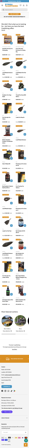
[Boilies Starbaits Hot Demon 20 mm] (21, 290)
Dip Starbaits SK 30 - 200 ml (20, 231)
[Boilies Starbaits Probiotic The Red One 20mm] (7, 130)
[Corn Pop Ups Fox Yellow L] (21, 177)
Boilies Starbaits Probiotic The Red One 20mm (7, 141)
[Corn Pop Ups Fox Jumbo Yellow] (7, 266)
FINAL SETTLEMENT (14, 14)
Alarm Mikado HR (6, 163)
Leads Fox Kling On (20, 117)
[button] (26, 5)
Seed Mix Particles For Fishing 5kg (7, 49)
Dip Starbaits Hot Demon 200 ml (20, 254)
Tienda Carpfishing (7, 444)
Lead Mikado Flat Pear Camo (21, 73)
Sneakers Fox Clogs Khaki (6, 95)
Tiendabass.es (6, 386)
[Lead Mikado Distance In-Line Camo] (7, 244)
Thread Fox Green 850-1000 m (21, 95)
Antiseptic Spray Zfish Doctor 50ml (7, 300)
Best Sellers (7, 328)
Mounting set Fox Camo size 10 (21, 164)
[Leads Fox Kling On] (21, 108)
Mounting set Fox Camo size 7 (21, 209)
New (20, 328)
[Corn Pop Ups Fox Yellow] (7, 108)
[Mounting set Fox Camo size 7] (21, 199)
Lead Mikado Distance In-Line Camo (7, 254)
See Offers (14, 349)
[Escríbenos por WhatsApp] (26, 440)
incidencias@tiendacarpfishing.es (12, 374)
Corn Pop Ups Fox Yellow (6, 118)
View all (3, 30)
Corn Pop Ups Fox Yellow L (20, 187)
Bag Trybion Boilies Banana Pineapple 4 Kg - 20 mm (21, 277)
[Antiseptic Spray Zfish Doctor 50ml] (7, 290)
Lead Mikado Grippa (7, 208)
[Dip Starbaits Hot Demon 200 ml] (21, 244)
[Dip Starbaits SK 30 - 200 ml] (21, 221)
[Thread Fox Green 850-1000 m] (21, 85)
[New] (20, 321)
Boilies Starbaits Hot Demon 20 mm (20, 300)
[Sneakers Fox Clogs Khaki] (7, 85)
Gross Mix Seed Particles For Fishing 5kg (20, 50)
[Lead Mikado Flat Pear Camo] (21, 63)
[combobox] (14, 9)
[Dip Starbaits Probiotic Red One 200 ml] (7, 177)
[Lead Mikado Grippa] (7, 199)
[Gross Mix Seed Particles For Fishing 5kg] (21, 39)
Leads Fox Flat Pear (6, 231)
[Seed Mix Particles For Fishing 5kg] (7, 39)
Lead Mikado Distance (21, 139)
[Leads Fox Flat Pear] (7, 221)
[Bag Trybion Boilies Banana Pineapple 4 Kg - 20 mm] (21, 266)
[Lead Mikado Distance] (21, 130)
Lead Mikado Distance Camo (7, 73)
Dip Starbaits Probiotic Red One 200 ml (7, 187)
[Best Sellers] (7, 321)
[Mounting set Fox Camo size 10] (21, 154)
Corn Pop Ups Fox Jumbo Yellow (6, 276)
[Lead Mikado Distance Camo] (7, 63)
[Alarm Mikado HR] (7, 154)
